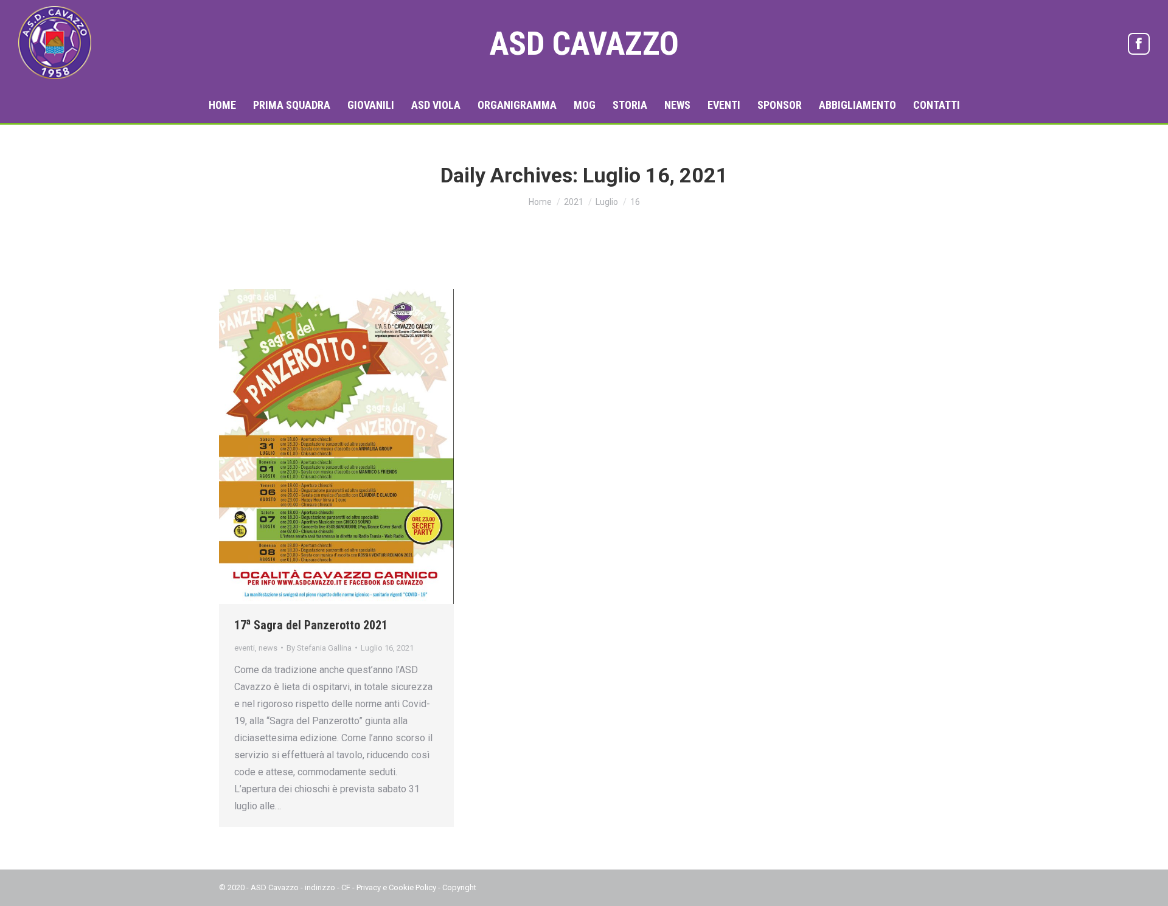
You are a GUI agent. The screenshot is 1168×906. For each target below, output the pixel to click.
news (268, 647)
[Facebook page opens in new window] (1139, 44)
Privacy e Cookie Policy (396, 887)
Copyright (459, 887)
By (319, 647)
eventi (244, 647)
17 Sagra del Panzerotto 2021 (311, 625)
